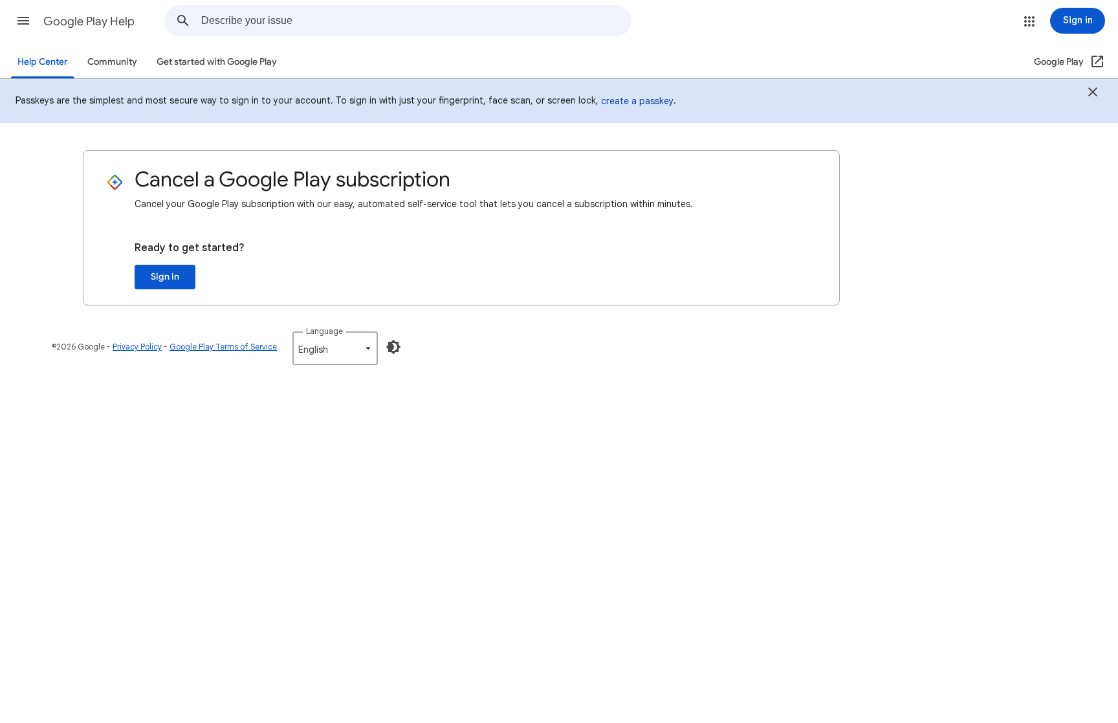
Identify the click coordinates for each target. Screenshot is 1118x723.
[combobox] (416, 21)
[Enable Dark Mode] (393, 346)
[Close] (1093, 93)
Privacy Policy (137, 346)
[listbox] (335, 348)
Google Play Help (89, 21)
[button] (23, 20)
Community (112, 61)
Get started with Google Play (217, 61)
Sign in (165, 276)
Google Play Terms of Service (223, 346)
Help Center (42, 61)
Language (324, 331)
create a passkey (637, 101)
